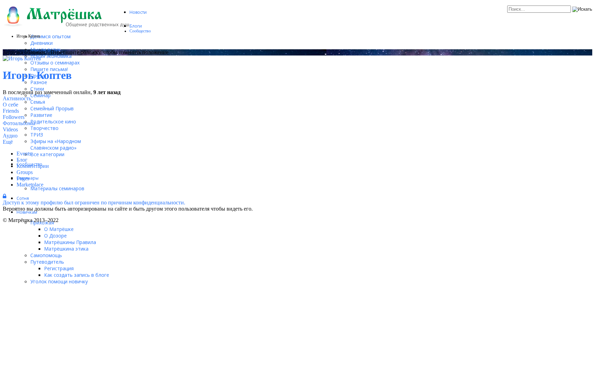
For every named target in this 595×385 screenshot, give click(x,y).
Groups (25, 172)
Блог (22, 160)
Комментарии (33, 166)
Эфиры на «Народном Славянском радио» (55, 144)
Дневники (41, 43)
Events (24, 153)
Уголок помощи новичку (59, 281)
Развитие (41, 115)
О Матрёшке (59, 229)
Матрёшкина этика (66, 248)
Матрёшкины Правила (70, 242)
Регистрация (59, 268)
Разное (38, 82)
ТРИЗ (36, 134)
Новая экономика (51, 56)
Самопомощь (46, 255)
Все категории (47, 154)
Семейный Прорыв (52, 108)
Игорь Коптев (37, 75)
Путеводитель (47, 262)
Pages (23, 178)
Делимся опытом (50, 36)
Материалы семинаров (57, 188)
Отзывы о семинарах (55, 62)
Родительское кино (53, 121)
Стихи (37, 88)
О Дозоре (55, 235)
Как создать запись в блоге (76, 275)
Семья (37, 102)
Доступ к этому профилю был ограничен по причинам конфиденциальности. (94, 202)
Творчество (44, 128)
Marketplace (30, 185)
